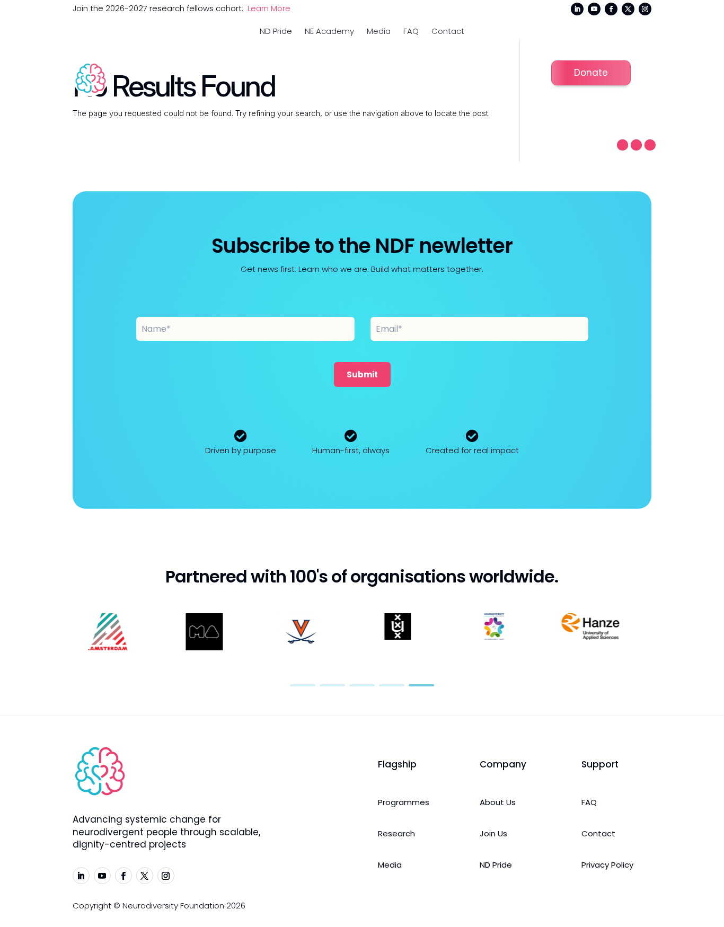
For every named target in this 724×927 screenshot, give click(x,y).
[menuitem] (275, 31)
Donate (591, 72)
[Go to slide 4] (391, 685)
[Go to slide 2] (332, 685)
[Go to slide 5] (421, 685)
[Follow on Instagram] (645, 9)
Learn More (269, 8)
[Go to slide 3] (362, 685)
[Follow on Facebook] (611, 9)
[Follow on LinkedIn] (577, 9)
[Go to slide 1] (302, 685)
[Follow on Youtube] (594, 9)
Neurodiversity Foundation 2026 (183, 905)
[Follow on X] (628, 9)
